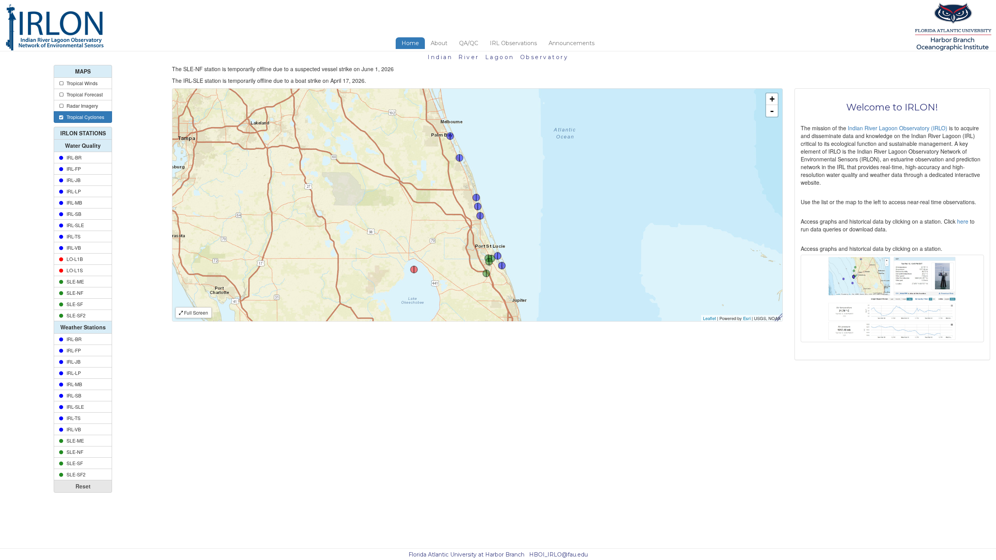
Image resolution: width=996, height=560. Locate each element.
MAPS (83, 71)
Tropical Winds (81, 83)
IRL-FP (72, 168)
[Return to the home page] (55, 27)
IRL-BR (73, 157)
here (963, 221)
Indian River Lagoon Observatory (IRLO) (897, 128)
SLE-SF (73, 304)
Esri (747, 318)
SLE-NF (73, 292)
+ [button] (772, 99)
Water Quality (83, 145)
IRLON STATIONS (83, 133)
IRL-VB (72, 247)
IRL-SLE (74, 225)
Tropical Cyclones (84, 117)
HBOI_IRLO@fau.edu (558, 554)
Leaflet (709, 318)
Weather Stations (83, 327)
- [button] (772, 110)
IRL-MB (73, 202)
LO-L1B (73, 259)
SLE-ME (74, 281)
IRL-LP (72, 191)
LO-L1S (73, 270)
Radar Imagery (81, 105)
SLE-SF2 (75, 315)
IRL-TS (72, 236)
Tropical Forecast (83, 94)
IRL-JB (72, 180)
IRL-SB (72, 213)
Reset (83, 486)
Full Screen (195, 312)
